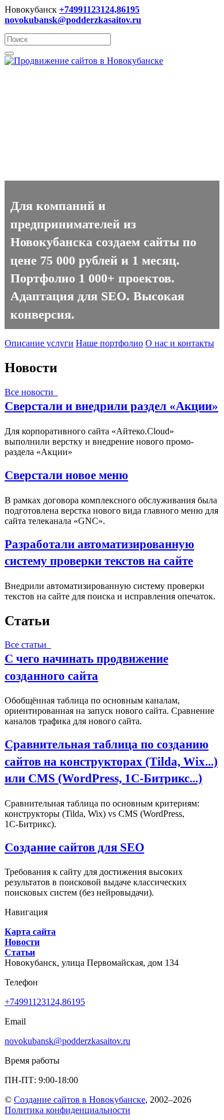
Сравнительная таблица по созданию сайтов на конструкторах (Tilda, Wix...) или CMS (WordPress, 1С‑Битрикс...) (111, 760)
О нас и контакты (179, 343)
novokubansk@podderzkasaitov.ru (67, 1041)
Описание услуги (39, 343)
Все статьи (28, 644)
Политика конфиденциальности (67, 1110)
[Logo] (84, 61)
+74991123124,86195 (45, 1002)
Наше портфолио (109, 343)
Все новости (31, 392)
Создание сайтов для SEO (74, 847)
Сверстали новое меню (66, 474)
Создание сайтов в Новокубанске (79, 1099)
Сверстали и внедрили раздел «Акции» (111, 405)
